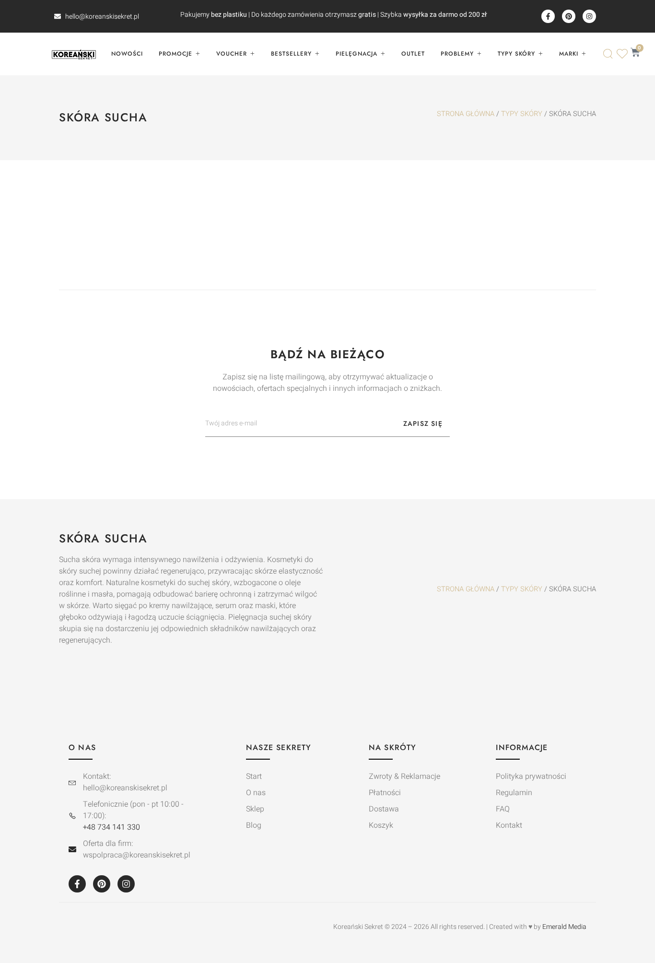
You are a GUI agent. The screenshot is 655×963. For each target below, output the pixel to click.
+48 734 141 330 (111, 827)
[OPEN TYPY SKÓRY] (540, 53)
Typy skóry (521, 114)
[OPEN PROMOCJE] (197, 53)
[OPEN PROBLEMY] (479, 53)
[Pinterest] (568, 16)
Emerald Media (564, 927)
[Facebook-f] (548, 16)
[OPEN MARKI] (583, 53)
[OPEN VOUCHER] (252, 53)
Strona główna (465, 114)
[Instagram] (589, 16)
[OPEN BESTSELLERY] (317, 53)
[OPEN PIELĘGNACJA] (383, 53)
